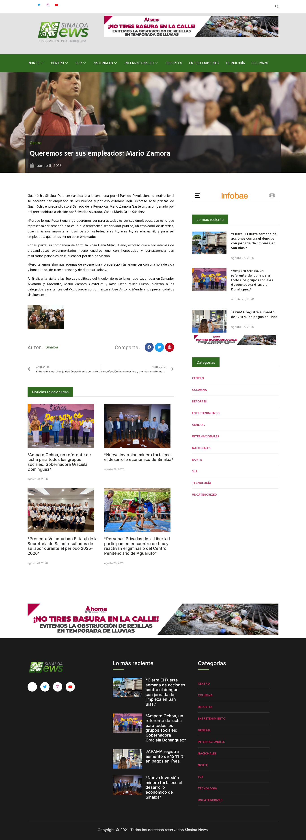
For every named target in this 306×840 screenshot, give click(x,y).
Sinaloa (52, 347)
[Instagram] (47, 5)
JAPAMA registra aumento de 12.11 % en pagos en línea (254, 314)
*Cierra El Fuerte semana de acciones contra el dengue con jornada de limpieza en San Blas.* (254, 240)
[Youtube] (56, 5)
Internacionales (139, 63)
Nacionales (103, 63)
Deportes (173, 63)
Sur (78, 63)
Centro (57, 63)
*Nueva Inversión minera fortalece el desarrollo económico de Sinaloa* (138, 457)
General (198, 424)
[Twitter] (39, 5)
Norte (34, 63)
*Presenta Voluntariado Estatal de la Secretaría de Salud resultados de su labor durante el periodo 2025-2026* (62, 546)
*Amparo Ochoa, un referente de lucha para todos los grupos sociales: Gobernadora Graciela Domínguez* (59, 462)
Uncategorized (204, 494)
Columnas (260, 63)
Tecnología (235, 63)
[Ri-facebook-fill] (30, 5)
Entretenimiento (204, 63)
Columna (199, 389)
